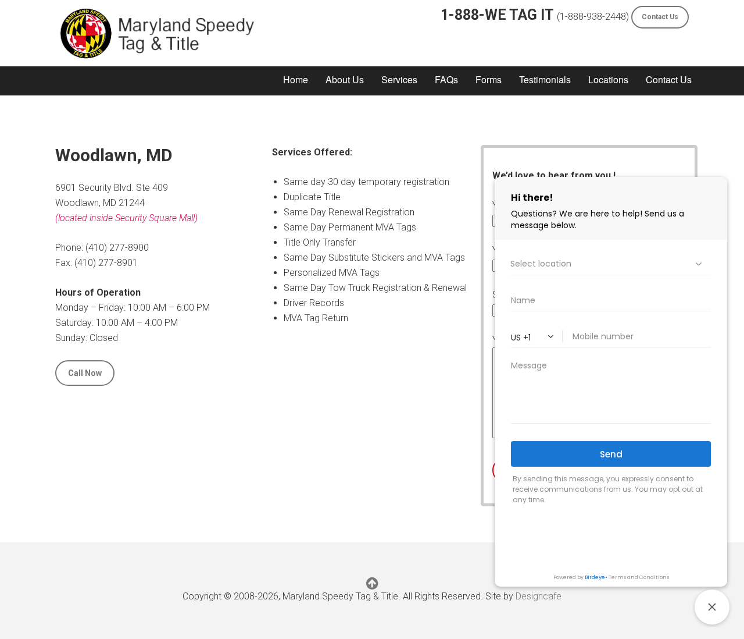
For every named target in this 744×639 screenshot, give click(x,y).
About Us (345, 79)
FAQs (446, 79)
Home (295, 79)
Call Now (85, 373)
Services (399, 79)
